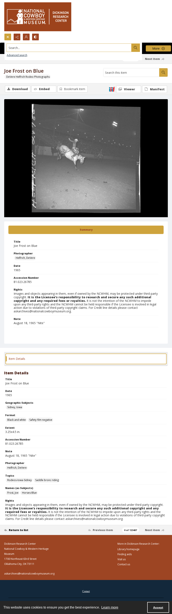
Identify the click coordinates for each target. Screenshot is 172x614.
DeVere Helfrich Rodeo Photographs (28, 77)
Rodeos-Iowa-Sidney (19, 480)
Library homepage (128, 549)
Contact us (123, 564)
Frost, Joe (12, 492)
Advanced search (17, 55)
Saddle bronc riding (47, 480)
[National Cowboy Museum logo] (37, 16)
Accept (158, 607)
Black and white (16, 420)
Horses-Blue (29, 492)
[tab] (86, 230)
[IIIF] (111, 89)
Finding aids (124, 554)
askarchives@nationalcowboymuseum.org (29, 573)
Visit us (121, 559)
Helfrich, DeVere (25, 258)
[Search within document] (163, 72)
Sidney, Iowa (14, 407)
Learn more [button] (109, 607)
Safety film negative (40, 420)
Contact (86, 591)
